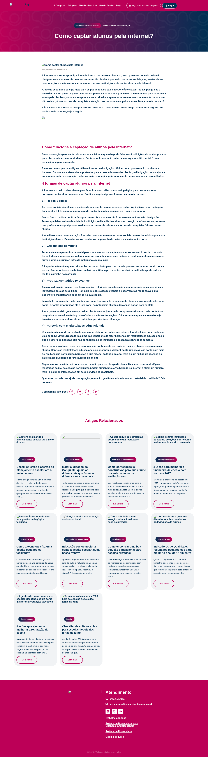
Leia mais (27, 503)
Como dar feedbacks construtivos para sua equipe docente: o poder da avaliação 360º (127, 471)
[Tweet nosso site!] (80, 392)
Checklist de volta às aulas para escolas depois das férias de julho (79, 629)
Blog (118, 5)
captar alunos (76, 154)
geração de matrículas (113, 239)
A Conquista (59, 5)
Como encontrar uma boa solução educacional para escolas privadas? (124, 549)
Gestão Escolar (106, 5)
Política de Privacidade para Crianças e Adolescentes (122, 724)
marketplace (53, 332)
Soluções (72, 5)
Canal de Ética (114, 742)
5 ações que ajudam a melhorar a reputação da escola (32, 629)
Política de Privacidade (119, 731)
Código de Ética (115, 737)
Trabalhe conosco (116, 718)
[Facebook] (108, 711)
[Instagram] (114, 711)
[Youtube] (120, 711)
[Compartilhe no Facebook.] (88, 392)
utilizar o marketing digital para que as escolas (129, 190)
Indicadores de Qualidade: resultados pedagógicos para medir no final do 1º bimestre (172, 549)
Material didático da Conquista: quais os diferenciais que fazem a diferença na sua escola (78, 471)
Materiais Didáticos (88, 5)
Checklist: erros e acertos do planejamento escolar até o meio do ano (35, 470)
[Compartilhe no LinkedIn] (96, 392)
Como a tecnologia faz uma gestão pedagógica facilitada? (34, 549)
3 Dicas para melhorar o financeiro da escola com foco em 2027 (169, 470)
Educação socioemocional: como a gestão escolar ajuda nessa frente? (81, 549)
